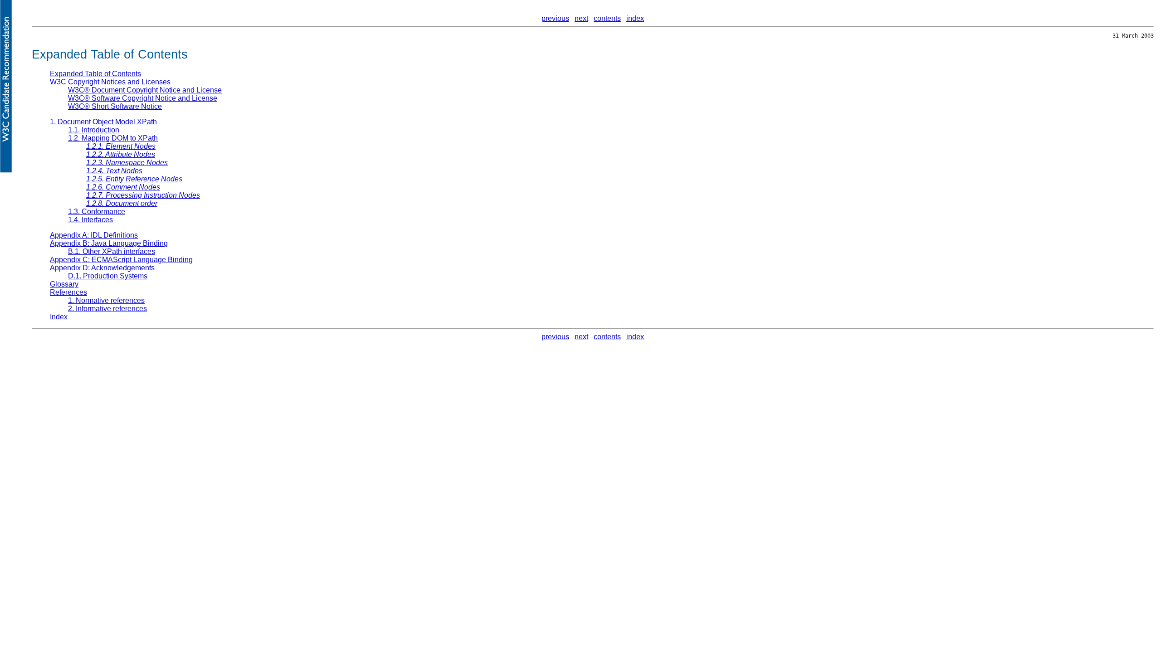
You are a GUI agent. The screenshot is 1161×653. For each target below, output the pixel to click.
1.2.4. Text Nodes (114, 171)
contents (607, 18)
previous (555, 18)
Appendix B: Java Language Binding (109, 243)
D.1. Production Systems (107, 276)
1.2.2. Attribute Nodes (120, 154)
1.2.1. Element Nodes (121, 146)
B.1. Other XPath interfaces (111, 251)
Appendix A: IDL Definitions (94, 235)
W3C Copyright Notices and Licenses (110, 82)
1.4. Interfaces (90, 220)
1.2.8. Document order (121, 203)
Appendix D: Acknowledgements (102, 268)
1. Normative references (106, 300)
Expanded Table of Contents (95, 74)
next (581, 18)
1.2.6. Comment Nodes (123, 187)
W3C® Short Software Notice (115, 106)
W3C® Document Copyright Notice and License (145, 90)
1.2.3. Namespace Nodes (127, 162)
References (68, 292)
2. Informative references (107, 308)
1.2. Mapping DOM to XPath (113, 138)
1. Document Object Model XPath (103, 122)
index (635, 18)
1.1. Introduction (93, 130)
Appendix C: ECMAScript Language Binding (121, 259)
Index (59, 317)
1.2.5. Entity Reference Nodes (134, 179)
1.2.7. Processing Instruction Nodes (143, 195)
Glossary (64, 284)
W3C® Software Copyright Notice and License (142, 98)
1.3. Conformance (96, 211)
